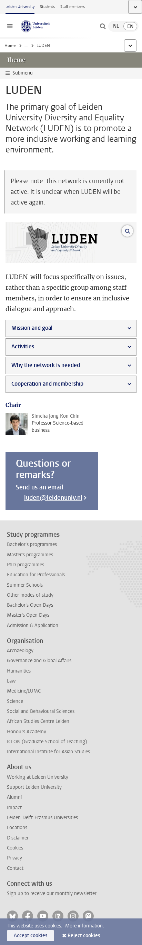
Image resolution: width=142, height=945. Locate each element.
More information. (84, 926)
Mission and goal (31, 327)
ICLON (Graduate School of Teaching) (47, 741)
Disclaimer (18, 838)
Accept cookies (30, 935)
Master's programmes (30, 554)
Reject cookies (84, 935)
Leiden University (20, 6)
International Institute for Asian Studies (48, 751)
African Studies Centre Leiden (38, 721)
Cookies (15, 848)
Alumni (14, 797)
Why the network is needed (45, 365)
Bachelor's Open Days (30, 605)
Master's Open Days (28, 615)
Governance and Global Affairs (39, 660)
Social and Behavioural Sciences (40, 711)
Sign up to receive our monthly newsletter (52, 893)
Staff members (72, 6)
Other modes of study (30, 595)
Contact (15, 868)
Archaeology (20, 650)
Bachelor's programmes (32, 544)
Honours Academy (26, 731)
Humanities (19, 671)
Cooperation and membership (47, 383)
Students (47, 6)
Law (11, 681)
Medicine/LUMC (24, 691)
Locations (17, 827)
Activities (22, 346)
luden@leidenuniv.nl (53, 498)
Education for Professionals (36, 574)
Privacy (14, 858)
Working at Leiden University (37, 777)
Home (10, 45)
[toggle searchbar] (103, 26)
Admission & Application (32, 625)
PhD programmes (25, 564)
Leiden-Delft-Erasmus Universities (42, 817)
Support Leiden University (34, 787)
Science (15, 701)
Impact (14, 807)
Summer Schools (25, 585)
